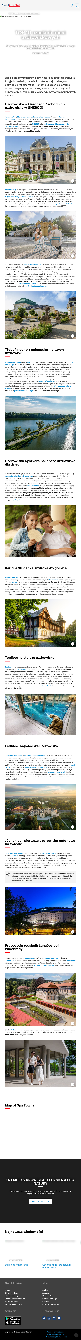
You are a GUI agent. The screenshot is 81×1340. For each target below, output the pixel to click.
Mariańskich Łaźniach (32, 265)
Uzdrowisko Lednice (13, 755)
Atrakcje (45, 1293)
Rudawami (22, 669)
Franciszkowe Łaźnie (41, 117)
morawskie (29, 958)
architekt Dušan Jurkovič (44, 965)
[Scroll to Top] (76, 1335)
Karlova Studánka (12, 577)
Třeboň (30, 362)
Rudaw (15, 856)
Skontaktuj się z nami (13, 1304)
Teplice (8, 667)
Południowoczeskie (13, 362)
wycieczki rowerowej (56, 772)
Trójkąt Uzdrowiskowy (37, 286)
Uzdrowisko (28, 476)
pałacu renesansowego (23, 391)
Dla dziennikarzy (11, 1296)
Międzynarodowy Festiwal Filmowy (19, 197)
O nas (7, 1290)
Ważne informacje (49, 1299)
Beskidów (71, 960)
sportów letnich (45, 686)
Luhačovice (9, 960)
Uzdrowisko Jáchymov (14, 853)
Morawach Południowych (34, 755)
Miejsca (45, 1290)
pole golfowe (18, 500)
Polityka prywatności (55, 1332)
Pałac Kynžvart (33, 485)
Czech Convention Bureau (15, 1299)
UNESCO (35, 124)
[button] (71, 5)
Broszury (45, 1301)
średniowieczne (51, 958)
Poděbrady (15, 1030)
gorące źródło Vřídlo (64, 204)
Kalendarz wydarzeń (50, 1304)
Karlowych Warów (49, 853)
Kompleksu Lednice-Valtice (36, 767)
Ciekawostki (47, 1296)
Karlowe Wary (10, 117)
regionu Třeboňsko (46, 381)
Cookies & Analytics (55, 1334)
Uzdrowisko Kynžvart (13, 476)
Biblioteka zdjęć (11, 1301)
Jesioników (53, 580)
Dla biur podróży (11, 1293)
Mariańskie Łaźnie (24, 117)
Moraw (15, 582)
